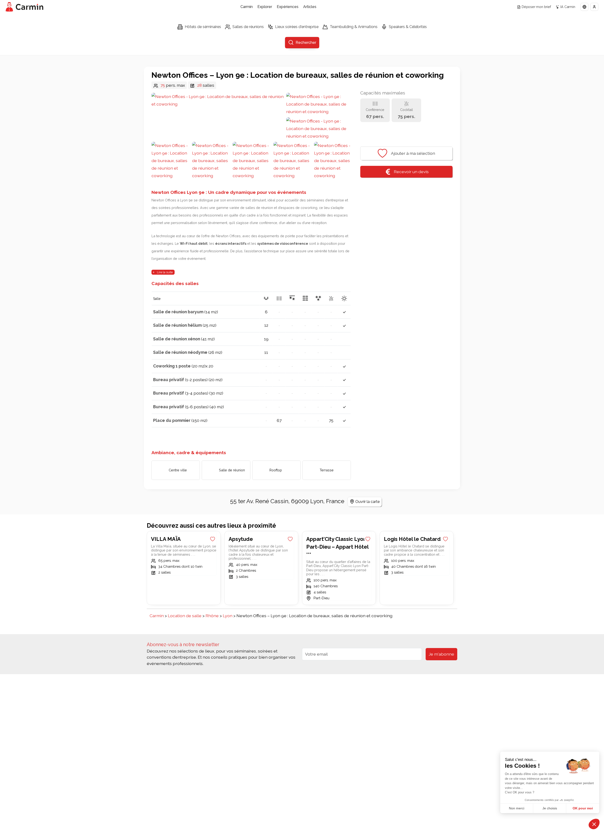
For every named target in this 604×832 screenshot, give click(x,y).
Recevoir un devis (411, 171)
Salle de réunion (232, 470)
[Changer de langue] (584, 7)
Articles (309, 6)
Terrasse (327, 470)
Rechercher (306, 42)
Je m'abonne (441, 654)
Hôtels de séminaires (203, 26)
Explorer (264, 6)
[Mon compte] (594, 7)
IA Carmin (567, 7)
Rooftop (275, 470)
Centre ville (178, 470)
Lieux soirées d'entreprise (297, 26)
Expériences (287, 6)
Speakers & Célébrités (408, 26)
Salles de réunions (248, 26)
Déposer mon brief (536, 7)
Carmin (246, 6)
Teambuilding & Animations (354, 26)
